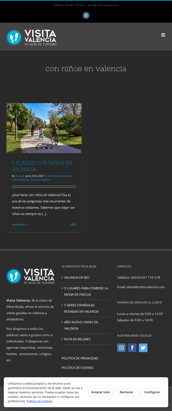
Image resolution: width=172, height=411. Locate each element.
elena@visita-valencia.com (103, 5)
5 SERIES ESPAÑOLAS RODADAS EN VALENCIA (81, 308)
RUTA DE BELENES (77, 339)
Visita (18, 176)
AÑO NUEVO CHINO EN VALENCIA (81, 325)
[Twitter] (143, 347)
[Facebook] (132, 347)
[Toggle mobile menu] (163, 35)
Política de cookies (39, 401)
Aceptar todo (100, 392)
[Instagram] (121, 347)
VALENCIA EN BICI (77, 277)
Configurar (152, 392)
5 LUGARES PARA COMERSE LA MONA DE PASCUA (86, 291)
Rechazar (126, 392)
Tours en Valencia (40, 179)
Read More (18, 224)
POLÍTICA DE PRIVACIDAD (80, 358)
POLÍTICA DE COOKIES (78, 367)
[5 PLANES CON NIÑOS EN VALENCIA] (44, 128)
